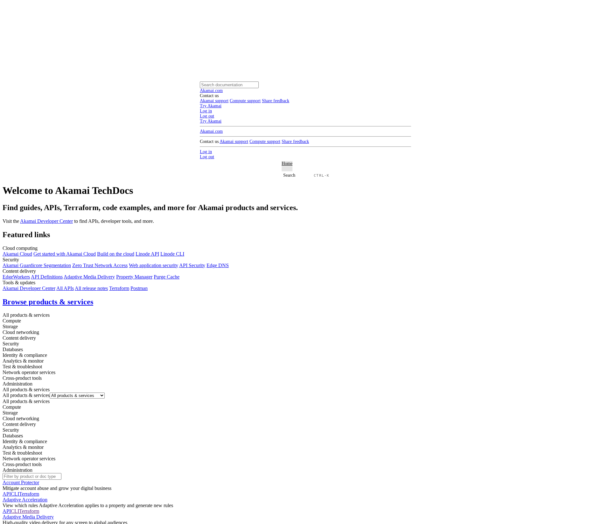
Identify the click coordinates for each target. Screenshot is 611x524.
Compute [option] (12, 407)
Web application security (153, 265)
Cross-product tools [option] (22, 464)
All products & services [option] (26, 401)
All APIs (65, 288)
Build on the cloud (115, 254)
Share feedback (275, 100)
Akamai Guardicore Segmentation (37, 265)
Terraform (119, 288)
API (7, 494)
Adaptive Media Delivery (89, 277)
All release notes (91, 288)
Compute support (245, 100)
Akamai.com (211, 90)
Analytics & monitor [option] (23, 447)
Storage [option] (10, 412)
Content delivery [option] (19, 424)
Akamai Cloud (17, 254)
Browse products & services (48, 302)
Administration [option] (17, 470)
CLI (15, 494)
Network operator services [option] (29, 458)
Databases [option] (13, 435)
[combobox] (26, 395)
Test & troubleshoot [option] (22, 453)
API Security (192, 265)
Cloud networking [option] (21, 418)
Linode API (147, 254)
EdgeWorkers (16, 277)
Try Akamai (210, 121)
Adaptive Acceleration (25, 499)
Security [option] (11, 430)
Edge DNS (218, 265)
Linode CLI (172, 254)
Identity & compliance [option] (25, 441)
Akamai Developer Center (46, 221)
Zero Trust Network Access (100, 265)
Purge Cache (166, 277)
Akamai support (214, 100)
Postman (139, 288)
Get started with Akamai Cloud (64, 254)
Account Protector (21, 482)
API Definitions (47, 277)
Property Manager (134, 277)
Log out (207, 116)
